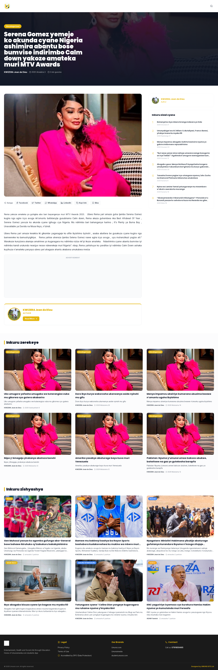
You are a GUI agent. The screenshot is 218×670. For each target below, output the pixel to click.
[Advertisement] (73, 277)
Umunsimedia (117, 651)
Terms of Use (63, 651)
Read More (30, 319)
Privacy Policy (64, 647)
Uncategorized (12, 26)
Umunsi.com (116, 647)
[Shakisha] (211, 6)
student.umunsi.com (120, 655)
